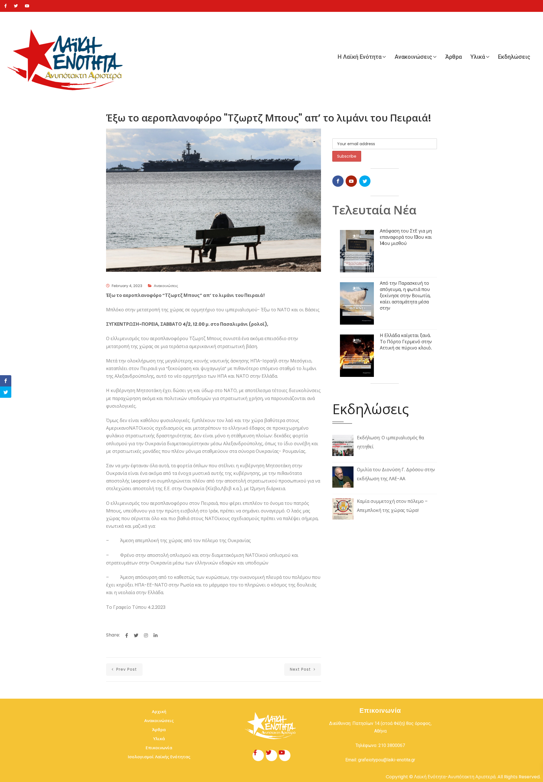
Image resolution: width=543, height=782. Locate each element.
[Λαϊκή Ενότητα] (68, 57)
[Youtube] (27, 6)
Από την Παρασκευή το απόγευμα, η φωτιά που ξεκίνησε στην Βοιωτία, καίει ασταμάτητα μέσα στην (405, 295)
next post (301, 669)
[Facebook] (5, 6)
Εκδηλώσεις (514, 56)
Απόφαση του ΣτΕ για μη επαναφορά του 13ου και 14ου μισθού (406, 237)
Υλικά (477, 56)
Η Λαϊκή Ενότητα (360, 56)
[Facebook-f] (258, 755)
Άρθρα (453, 56)
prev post (126, 669)
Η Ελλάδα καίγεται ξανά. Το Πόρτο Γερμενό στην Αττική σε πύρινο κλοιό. (406, 341)
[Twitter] (16, 6)
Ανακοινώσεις (413, 56)
